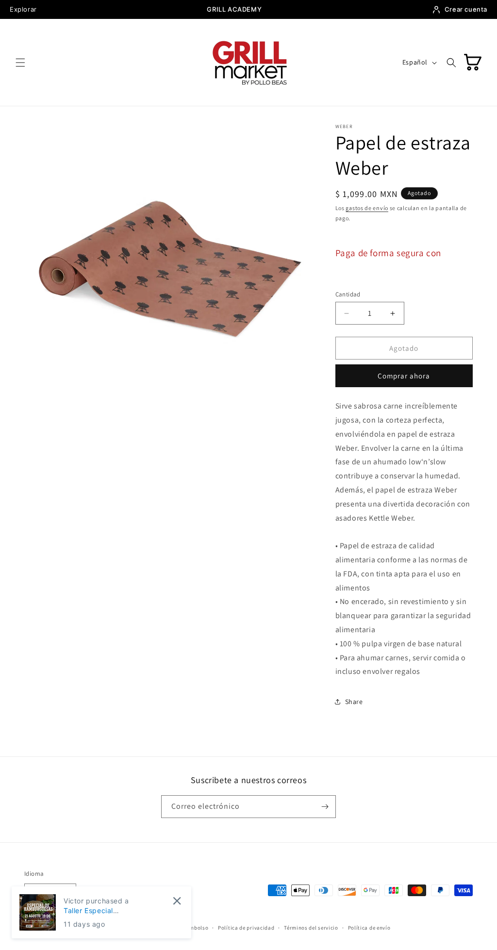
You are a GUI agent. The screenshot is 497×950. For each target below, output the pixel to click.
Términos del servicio (311, 927)
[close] (176, 900)
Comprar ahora (404, 375)
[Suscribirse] (324, 806)
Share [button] (354, 701)
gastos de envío (367, 208)
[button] (20, 62)
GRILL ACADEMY (234, 9)
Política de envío (369, 927)
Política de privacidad (246, 927)
